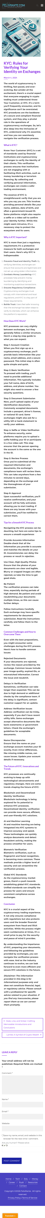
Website (6, 1123)
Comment (7, 1073)
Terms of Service (29, 1198)
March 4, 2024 (10, 77)
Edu (26, 1179)
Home (8, 1179)
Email (5, 1111)
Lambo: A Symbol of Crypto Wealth (22, 1035)
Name (5, 1099)
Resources (33, 1182)
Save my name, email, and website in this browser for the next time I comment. (23, 1137)
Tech (18, 1179)
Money (35, 1179)
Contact (23, 1186)
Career (12, 1182)
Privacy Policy (14, 1198)
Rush (21, 1182)
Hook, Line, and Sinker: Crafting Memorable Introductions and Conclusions (19, 1024)
